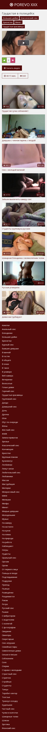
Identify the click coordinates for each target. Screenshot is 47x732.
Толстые (6, 697)
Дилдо (5, 402)
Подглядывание (9, 577)
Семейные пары (9, 646)
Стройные (6, 681)
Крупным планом (10, 457)
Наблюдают (7, 546)
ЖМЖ (4, 433)
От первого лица (10, 569)
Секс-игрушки (8, 643)
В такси (5, 368)
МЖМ (4, 495)
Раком (5, 600)
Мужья (5, 519)
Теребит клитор (9, 693)
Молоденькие (8, 515)
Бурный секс (8, 344)
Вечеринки (7, 379)
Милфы (5, 503)
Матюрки (6, 488)
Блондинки (7, 333)
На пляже (6, 534)
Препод (5, 585)
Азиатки (6, 325)
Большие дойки (10, 18)
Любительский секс (11, 472)
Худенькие (7, 705)
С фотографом (8, 627)
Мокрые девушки (10, 511)
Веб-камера (7, 375)
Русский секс (8, 608)
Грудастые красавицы (13, 26)
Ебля (4, 418)
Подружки (7, 581)
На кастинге (7, 526)
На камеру (7, 523)
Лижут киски (8, 468)
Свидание (6, 631)
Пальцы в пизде (9, 573)
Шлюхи (5, 720)
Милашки (6, 499)
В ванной (6, 352)
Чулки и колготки (10, 712)
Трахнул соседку (10, 701)
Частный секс (8, 708)
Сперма (5, 666)
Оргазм (5, 561)
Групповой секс (9, 399)
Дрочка (5, 414)
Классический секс (29, 18)
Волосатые (7, 383)
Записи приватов (10, 437)
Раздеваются (8, 596)
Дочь (4, 410)
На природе (7, 538)
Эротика (6, 724)
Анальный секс (9, 329)
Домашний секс (9, 406)
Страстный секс (9, 674)
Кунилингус (7, 461)
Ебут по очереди (10, 422)
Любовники (7, 476)
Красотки (6, 453)
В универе (7, 371)
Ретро (5, 604)
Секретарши (8, 639)
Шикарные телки (10, 716)
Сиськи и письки (9, 654)
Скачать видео (13, 68)
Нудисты (6, 554)
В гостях (6, 356)
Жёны (4, 426)
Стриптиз (6, 677)
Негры (5, 550)
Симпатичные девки (11, 650)
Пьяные (6, 588)
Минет (18, 22)
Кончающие (7, 449)
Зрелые (5, 441)
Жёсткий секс (8, 430)
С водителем (8, 619)
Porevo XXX (25, 4)
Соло (4, 662)
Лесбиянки (7, 464)
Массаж (5, 480)
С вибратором (8, 615)
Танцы (5, 689)
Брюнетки (8, 22)
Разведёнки (7, 592)
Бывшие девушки (10, 348)
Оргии (5, 565)
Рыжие (5, 612)
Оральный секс (9, 557)
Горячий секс (8, 391)
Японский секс (8, 728)
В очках (5, 364)
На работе (7, 542)
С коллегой (7, 623)
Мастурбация (8, 484)
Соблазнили (7, 658)
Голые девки (8, 387)
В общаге (6, 360)
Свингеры (6, 635)
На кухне (6, 530)
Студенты (6, 685)
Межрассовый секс (11, 492)
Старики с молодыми (12, 670)
